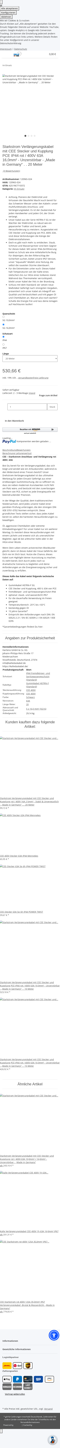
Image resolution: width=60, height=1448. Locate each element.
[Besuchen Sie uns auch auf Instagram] (4, 1403)
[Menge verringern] (4, 407)
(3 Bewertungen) (11, 170)
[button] (35, 54)
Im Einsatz (19, 188)
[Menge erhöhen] (49, 413)
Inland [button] (32, 393)
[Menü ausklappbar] (6, 54)
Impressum (6, 48)
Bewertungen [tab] (24, 450)
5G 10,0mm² (8, 320)
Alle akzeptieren (9, 8)
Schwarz (30, 697)
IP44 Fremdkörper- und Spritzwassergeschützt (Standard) (38, 676)
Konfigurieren (8, 12)
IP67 (4, 347)
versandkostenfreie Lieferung (33, 377)
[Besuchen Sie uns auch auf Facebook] (4, 1399)
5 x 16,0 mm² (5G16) (36, 708)
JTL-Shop (18, 1425)
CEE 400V (31, 690)
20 (27, 704)
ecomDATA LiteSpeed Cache (45, 1425)
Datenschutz (20, 48)
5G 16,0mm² (8, 327)
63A (28, 700)
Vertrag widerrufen (15, 1394)
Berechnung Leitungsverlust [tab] (17, 453)
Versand (48, 1408)
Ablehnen (6, 16)
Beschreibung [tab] (9, 450)
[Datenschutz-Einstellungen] (1, 2)
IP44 (4, 340)
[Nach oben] (1, 1431)
